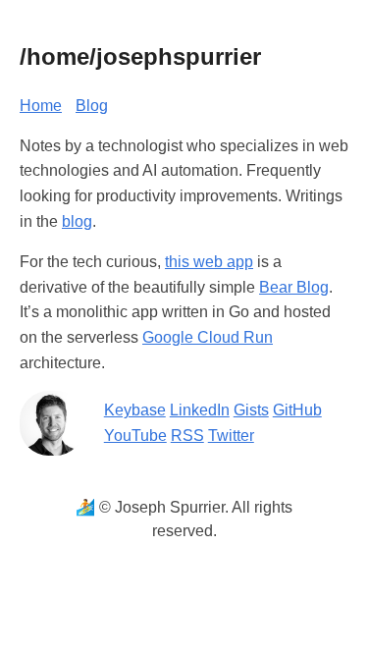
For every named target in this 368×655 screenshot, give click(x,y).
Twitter (231, 435)
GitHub (297, 410)
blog (77, 221)
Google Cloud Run (207, 337)
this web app (209, 261)
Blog (92, 105)
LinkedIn (200, 410)
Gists (251, 410)
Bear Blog (294, 287)
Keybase (135, 410)
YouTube (135, 435)
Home (41, 105)
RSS (187, 435)
